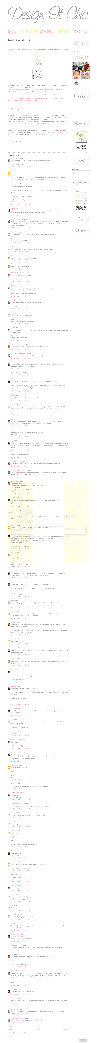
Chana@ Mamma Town (17, 461)
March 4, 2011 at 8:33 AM (20, 643)
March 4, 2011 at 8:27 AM (20, 634)
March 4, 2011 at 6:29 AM (20, 521)
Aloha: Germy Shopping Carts (19, 306)
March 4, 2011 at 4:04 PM (20, 870)
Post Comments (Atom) (21, 1032)
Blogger (52, 1040)
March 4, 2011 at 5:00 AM (20, 400)
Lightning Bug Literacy (17, 945)
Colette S (13, 638)
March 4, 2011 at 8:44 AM (20, 654)
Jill (12, 171)
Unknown (13, 404)
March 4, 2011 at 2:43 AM (20, 251)
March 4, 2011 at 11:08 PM (20, 901)
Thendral (13, 894)
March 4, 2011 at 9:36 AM (20, 735)
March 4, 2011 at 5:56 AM (20, 457)
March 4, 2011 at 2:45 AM (20, 259)
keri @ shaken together (17, 232)
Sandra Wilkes (15, 708)
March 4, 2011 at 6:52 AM (20, 530)
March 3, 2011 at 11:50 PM (20, 204)
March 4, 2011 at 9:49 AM (20, 748)
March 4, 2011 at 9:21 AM (20, 715)
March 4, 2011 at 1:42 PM (20, 846)
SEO (15, 132)
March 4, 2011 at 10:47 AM (20, 788)
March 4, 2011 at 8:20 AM (20, 618)
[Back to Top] (82, 1042)
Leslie (12, 246)
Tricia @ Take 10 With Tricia (18, 1018)
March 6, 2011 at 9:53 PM (20, 985)
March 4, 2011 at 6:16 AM (20, 493)
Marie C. (13, 208)
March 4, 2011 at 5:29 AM (20, 426)
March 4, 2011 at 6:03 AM (20, 477)
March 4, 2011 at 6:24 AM (20, 506)
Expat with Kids (15, 481)
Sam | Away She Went (17, 582)
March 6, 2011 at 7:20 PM (20, 966)
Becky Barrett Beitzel (16, 739)
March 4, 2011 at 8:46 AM (20, 682)
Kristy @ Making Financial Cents (20, 803)
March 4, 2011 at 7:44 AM (20, 596)
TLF (12, 821)
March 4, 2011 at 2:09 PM (20, 857)
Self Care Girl (14, 719)
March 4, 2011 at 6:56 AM (20, 548)
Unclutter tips (58, 132)
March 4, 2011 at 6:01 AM (20, 466)
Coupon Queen (15, 571)
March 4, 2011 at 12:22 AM (20, 228)
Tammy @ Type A (15, 914)
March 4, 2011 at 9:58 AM (20, 761)
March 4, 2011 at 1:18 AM (20, 242)
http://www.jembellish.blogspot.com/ (20, 200)
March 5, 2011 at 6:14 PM (20, 930)
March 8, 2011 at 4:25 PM (20, 1014)
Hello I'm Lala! (15, 552)
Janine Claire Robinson (17, 219)
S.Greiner (13, 686)
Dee (12, 923)
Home (38, 1029)
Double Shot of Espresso (17, 885)
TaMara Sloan (14, 510)
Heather (13, 905)
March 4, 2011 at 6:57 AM (20, 567)
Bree (12, 419)
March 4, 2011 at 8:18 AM (20, 607)
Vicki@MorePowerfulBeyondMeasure (21, 934)
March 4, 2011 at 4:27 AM (20, 323)
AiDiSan (13, 669)
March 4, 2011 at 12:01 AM (20, 215)
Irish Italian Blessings (16, 752)
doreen (13, 874)
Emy (12, 989)
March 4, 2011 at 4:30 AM (20, 349)
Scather (13, 327)
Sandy (12, 379)
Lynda (12, 362)
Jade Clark (14, 622)
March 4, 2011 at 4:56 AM (20, 391)
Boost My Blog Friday (16, 146)
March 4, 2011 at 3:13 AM (20, 268)
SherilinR (13, 647)
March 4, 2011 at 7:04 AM (20, 578)
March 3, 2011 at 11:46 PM (20, 166)
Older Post (65, 1029)
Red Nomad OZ (15, 158)
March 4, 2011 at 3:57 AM (20, 296)
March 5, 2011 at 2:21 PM (20, 919)
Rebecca (13, 600)
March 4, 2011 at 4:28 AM (20, 340)
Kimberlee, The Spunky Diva (18, 272)
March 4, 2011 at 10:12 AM (20, 779)
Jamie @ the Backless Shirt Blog (20, 970)
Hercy (12, 285)
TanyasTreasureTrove (17, 792)
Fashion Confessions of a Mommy (20, 851)
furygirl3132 (14, 441)
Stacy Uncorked (15, 300)
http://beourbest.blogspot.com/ (19, 201)
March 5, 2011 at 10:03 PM (20, 941)
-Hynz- (13, 255)
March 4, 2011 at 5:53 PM (20, 881)
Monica (13, 313)
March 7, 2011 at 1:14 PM (20, 1005)
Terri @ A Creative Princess (18, 344)
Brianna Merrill (15, 534)
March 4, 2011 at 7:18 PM (20, 890)
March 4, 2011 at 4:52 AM (20, 374)
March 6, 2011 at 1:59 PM (20, 950)
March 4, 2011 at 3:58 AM (20, 309)
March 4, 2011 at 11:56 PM (20, 910)
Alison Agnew (14, 765)
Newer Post (11, 1029)
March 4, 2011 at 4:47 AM (20, 358)
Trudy (12, 954)
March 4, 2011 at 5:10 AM (20, 415)
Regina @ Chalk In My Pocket (19, 470)
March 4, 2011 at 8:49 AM (20, 704)
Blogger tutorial (49, 130)
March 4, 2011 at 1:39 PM (20, 826)
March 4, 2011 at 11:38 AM (20, 808)
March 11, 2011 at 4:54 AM (20, 1023)
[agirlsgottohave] (85, 78)
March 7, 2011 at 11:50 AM (20, 994)
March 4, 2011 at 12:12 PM (20, 817)
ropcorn (13, 395)
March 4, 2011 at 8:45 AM (20, 665)
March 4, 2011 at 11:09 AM (20, 799)
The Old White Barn (16, 497)
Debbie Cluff (14, 830)
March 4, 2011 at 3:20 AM (20, 281)
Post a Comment (12, 1027)
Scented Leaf (14, 1009)
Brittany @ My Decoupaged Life (19, 353)
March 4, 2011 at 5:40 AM (20, 436)
